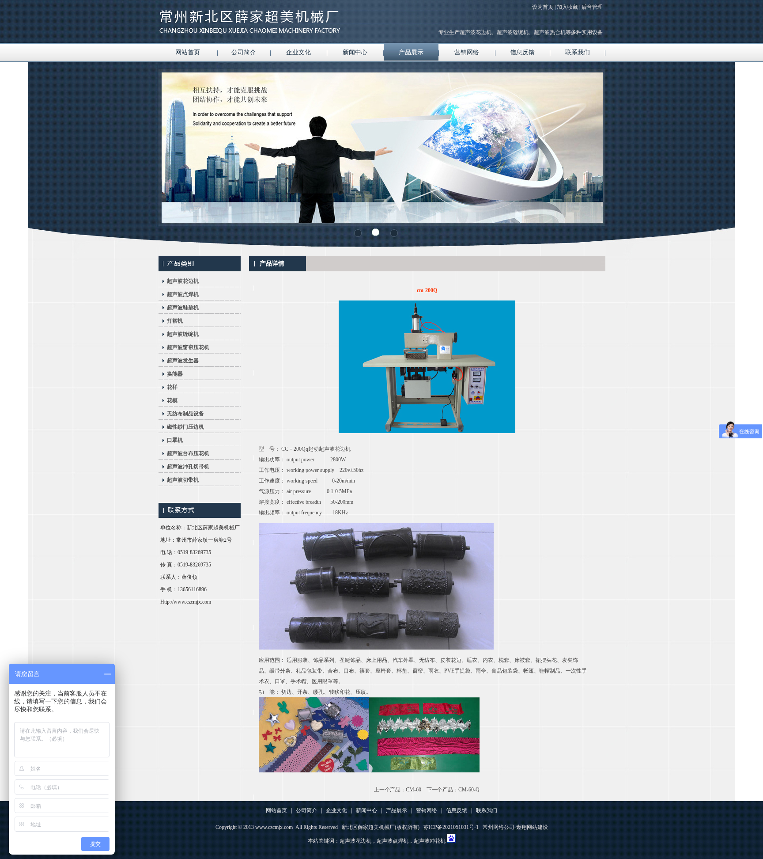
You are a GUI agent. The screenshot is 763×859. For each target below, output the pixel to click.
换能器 (175, 374)
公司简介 (243, 52)
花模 (172, 400)
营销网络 (466, 52)
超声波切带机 (183, 480)
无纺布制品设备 (185, 413)
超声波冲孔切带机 (188, 467)
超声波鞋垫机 (183, 307)
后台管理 (592, 7)
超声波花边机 (183, 281)
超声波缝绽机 (183, 334)
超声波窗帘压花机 (188, 347)
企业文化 (298, 52)
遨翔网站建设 (532, 827)
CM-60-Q (469, 790)
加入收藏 (567, 7)
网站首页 (187, 52)
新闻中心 (355, 52)
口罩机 (175, 440)
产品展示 (411, 52)
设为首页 (542, 7)
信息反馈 (522, 52)
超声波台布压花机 (188, 453)
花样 (172, 387)
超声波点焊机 (183, 294)
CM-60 (413, 790)
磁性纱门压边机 (185, 427)
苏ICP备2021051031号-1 (451, 827)
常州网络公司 (498, 827)
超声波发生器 (183, 360)
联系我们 (577, 52)
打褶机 (175, 321)
